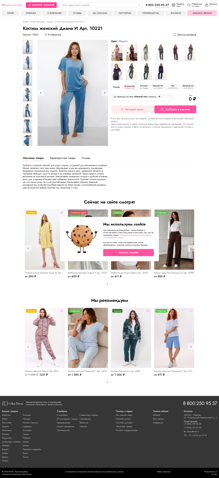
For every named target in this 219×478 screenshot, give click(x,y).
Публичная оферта (124, 426)
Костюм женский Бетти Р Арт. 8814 (41, 371)
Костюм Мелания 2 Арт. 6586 (125, 371)
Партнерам (125, 13)
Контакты (176, 13)
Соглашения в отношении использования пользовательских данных (94, 471)
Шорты (26, 445)
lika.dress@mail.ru (191, 431)
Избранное (158, 422)
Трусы (25, 453)
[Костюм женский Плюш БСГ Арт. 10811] (88, 338)
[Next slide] (104, 93)
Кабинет (156, 415)
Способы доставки (124, 422)
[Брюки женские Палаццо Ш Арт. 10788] (174, 239)
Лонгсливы (7, 422)
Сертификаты (85, 418)
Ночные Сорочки (30, 422)
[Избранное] (62, 213)
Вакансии (84, 422)
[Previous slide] (41, 93)
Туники (26, 434)
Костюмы (49, 21)
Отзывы (77, 13)
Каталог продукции (37, 21)
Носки (25, 457)
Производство (63, 430)
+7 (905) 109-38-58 (192, 424)
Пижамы (26, 418)
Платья (5, 460)
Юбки (4, 418)
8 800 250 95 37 (200, 403)
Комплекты (7, 430)
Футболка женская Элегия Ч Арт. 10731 (87, 272)
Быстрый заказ (134, 109)
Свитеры (6, 445)
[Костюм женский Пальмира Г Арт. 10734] (174, 338)
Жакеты (5, 426)
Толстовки (27, 430)
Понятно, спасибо (128, 252)
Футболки (6, 415)
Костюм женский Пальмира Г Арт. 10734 (174, 371)
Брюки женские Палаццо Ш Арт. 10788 (174, 272)
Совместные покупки (89, 415)
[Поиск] (139, 5)
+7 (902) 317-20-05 (192, 428)
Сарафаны (27, 426)
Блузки (5, 449)
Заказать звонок (202, 13)
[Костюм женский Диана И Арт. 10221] (73, 93)
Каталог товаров (43, 5)
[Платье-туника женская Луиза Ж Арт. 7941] (45, 239)
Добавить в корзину (178, 109)
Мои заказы (158, 418)
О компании (54, 13)
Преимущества (150, 13)
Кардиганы (7, 437)
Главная (26, 21)
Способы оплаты (123, 418)
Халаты (26, 441)
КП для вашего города (67, 418)
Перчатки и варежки (32, 449)
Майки (5, 453)
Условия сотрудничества (127, 430)
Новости (83, 426)
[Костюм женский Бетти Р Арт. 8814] (45, 338)
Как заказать (100, 13)
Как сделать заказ (124, 415)
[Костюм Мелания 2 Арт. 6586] (131, 338)
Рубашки (26, 437)
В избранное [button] (54, 34)
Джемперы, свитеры (11, 441)
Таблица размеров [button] (186, 34)
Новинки (31, 13)
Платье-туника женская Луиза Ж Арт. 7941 (45, 272)
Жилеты (5, 434)
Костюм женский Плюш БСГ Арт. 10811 (87, 371)
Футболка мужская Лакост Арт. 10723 (129, 272)
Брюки (5, 457)
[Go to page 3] (112, 284)
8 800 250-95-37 (157, 5)
